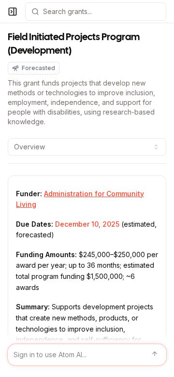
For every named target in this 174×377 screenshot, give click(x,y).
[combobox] (87, 147)
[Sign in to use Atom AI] (87, 354)
